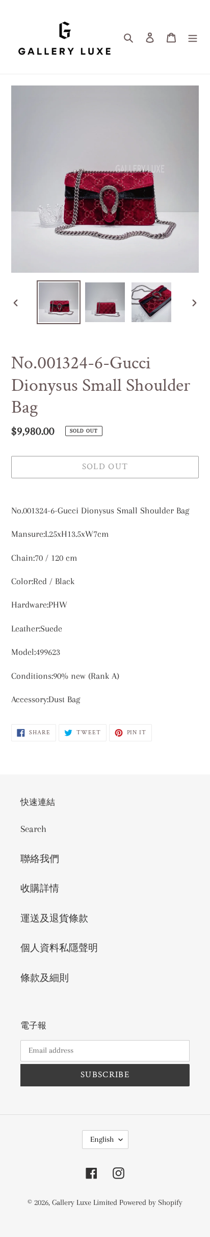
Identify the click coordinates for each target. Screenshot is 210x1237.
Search (33, 829)
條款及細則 (44, 978)
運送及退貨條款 (54, 918)
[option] (59, 302)
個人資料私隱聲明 (59, 948)
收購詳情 (39, 888)
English (102, 1139)
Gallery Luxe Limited (85, 1202)
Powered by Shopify (150, 1202)
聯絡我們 (39, 859)
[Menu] (192, 36)
